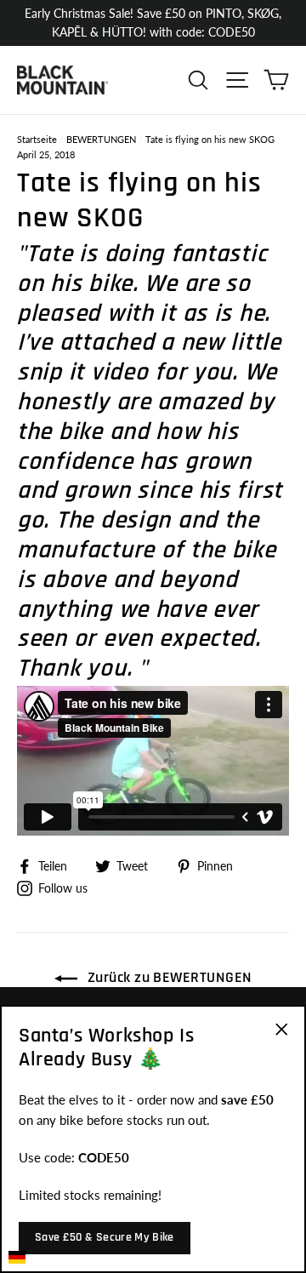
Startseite (37, 139)
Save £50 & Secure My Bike (104, 1237)
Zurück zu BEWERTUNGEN (168, 977)
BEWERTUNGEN (101, 139)
